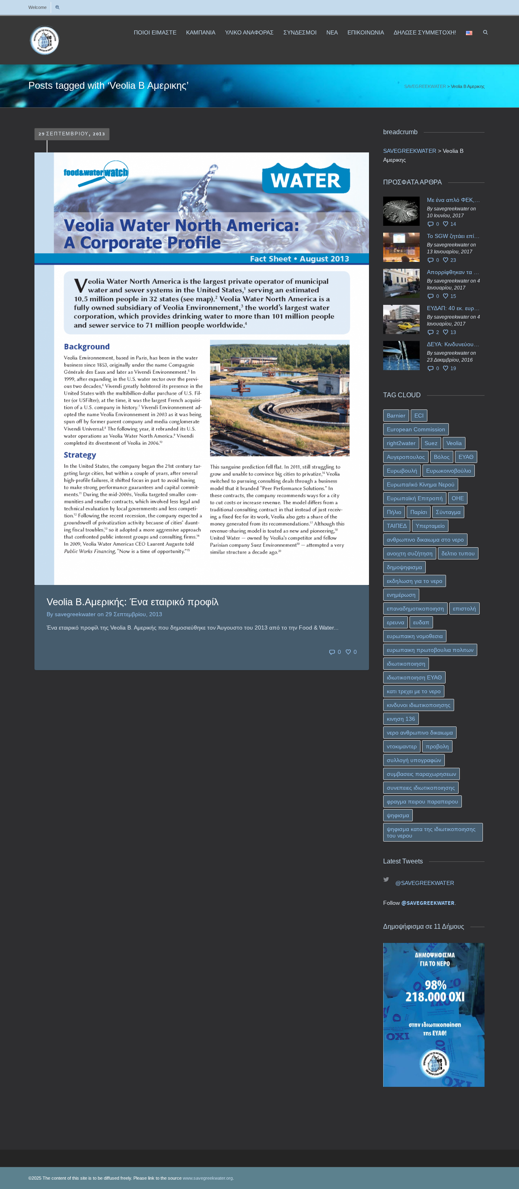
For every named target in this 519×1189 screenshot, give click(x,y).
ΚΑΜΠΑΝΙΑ (200, 32)
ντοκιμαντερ (402, 746)
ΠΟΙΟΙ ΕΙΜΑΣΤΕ (155, 32)
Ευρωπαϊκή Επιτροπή (415, 498)
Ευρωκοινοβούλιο (448, 470)
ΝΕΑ (332, 32)
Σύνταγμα (448, 512)
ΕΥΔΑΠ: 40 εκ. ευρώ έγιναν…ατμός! (453, 308)
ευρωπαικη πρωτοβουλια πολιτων (430, 650)
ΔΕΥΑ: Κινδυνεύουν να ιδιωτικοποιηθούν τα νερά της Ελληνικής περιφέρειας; (453, 344)
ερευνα (395, 622)
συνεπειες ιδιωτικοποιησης (421, 787)
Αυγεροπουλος (406, 457)
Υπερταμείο (430, 526)
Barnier (396, 415)
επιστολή (464, 608)
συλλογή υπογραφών (414, 760)
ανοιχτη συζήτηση (410, 553)
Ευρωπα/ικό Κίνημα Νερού (421, 484)
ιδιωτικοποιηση (406, 663)
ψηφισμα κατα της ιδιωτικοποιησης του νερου (431, 832)
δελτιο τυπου (458, 553)
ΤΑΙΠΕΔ (397, 526)
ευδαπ (421, 622)
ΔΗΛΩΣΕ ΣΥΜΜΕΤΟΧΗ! (425, 32)
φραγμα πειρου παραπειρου (422, 801)
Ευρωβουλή (402, 470)
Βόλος (442, 457)
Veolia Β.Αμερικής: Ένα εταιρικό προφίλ (133, 601)
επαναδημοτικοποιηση (415, 608)
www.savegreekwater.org (208, 1178)
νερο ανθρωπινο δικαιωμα (420, 732)
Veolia (454, 443)
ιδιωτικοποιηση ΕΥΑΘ (414, 677)
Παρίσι (418, 512)
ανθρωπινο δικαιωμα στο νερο (425, 539)
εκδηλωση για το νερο (414, 581)
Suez (431, 443)
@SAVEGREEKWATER (424, 883)
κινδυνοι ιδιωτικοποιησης (418, 705)
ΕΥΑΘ (466, 457)
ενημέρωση (401, 594)
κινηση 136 (401, 719)
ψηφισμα (398, 815)
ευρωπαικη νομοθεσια (415, 636)
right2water (401, 443)
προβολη (437, 746)
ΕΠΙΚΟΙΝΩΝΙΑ (365, 32)
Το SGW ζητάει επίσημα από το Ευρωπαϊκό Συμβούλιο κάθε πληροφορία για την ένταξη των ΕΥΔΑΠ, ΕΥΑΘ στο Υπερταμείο (453, 236)
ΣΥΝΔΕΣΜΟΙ (300, 32)
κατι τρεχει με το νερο (414, 691)
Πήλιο (394, 512)
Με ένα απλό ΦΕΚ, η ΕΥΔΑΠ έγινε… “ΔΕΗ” (453, 200)
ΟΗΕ (458, 498)
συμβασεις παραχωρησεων (421, 774)
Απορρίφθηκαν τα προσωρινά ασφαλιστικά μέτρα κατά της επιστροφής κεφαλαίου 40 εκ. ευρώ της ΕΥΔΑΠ (453, 272)
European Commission (416, 429)
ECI (419, 415)
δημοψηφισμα (404, 567)
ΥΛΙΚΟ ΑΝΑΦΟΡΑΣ (249, 32)
